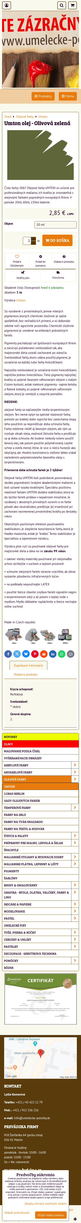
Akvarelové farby (18, 772)
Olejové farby (15, 779)
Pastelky (11, 946)
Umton (9, 786)
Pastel (9, 918)
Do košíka (59, 240)
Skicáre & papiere (17, 904)
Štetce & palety (16, 836)
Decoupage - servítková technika (30, 953)
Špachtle (11, 850)
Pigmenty (11, 871)
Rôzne (9, 967)
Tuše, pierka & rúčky (20, 932)
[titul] (40, 86)
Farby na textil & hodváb (24, 828)
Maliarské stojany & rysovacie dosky (34, 857)
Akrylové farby (16, 765)
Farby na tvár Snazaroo (23, 821)
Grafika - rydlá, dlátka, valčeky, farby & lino (36, 894)
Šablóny (10, 878)
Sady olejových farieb (22, 800)
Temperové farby (17, 807)
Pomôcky (11, 960)
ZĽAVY (8, 744)
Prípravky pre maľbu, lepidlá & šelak (33, 843)
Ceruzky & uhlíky (17, 939)
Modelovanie (14, 911)
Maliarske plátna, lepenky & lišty (31, 864)
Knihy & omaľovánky (20, 885)
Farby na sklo (15, 814)
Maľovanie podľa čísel (22, 751)
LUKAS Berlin (14, 793)
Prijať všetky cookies (51, 1215)
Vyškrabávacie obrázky (23, 758)
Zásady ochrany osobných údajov (46, 1203)
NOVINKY (10, 736)
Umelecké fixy (15, 925)
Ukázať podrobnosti (16, 1212)
